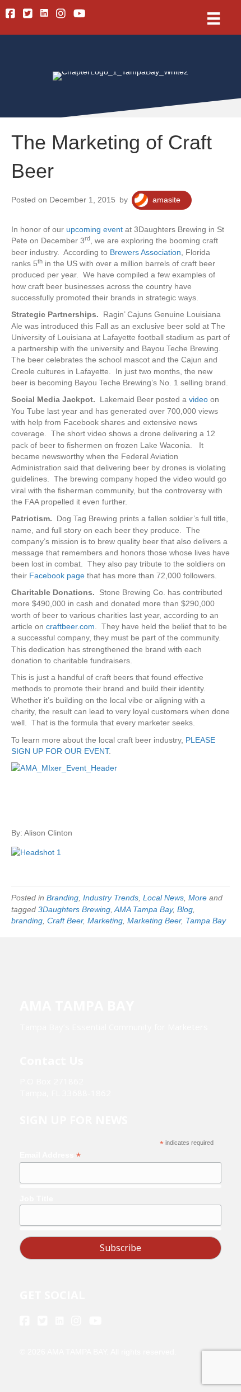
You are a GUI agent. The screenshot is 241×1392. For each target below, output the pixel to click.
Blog (185, 909)
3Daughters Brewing (74, 909)
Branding (62, 897)
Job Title (36, 1198)
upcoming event (94, 229)
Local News (163, 897)
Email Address (50, 1155)
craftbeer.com (70, 626)
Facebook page (57, 575)
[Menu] (213, 18)
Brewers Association (145, 252)
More (197, 897)
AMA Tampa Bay (143, 909)
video (198, 399)
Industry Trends (110, 897)
